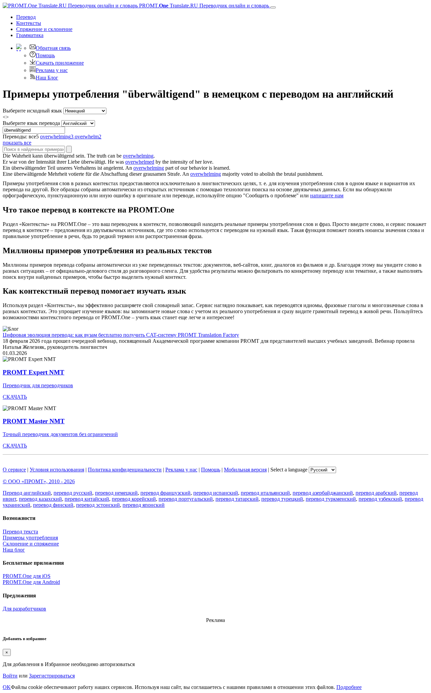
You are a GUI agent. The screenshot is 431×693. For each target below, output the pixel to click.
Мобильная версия (245, 469)
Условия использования (57, 469)
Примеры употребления (30, 537)
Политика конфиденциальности (125, 469)
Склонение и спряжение (31, 544)
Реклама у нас (52, 70)
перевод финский (53, 505)
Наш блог (14, 550)
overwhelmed (139, 162)
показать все (17, 142)
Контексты (28, 23)
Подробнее (349, 687)
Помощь (45, 55)
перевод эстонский (98, 505)
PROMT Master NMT (34, 421)
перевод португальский (186, 499)
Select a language (288, 469)
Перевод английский (27, 493)
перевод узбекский (380, 499)
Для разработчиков (24, 609)
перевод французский (165, 493)
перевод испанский (215, 493)
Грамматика (29, 35)
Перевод (26, 17)
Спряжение (44, 29)
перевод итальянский (265, 493)
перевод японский (144, 505)
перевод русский (73, 493)
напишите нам (326, 195)
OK (7, 687)
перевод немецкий (116, 493)
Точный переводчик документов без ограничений (60, 434)
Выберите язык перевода (31, 123)
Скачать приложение (60, 63)
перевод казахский (40, 499)
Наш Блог (47, 77)
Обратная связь (53, 48)
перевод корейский (134, 499)
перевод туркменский (331, 499)
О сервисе (14, 469)
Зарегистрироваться (52, 676)
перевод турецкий (282, 499)
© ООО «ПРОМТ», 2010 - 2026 (39, 481)
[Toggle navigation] (273, 7)
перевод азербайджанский (323, 493)
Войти (10, 676)
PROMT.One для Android (31, 582)
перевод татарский (237, 499)
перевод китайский (87, 499)
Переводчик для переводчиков (38, 385)
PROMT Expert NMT (33, 372)
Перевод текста (20, 531)
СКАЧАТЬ (15, 397)
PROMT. (203, 5)
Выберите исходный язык (32, 110)
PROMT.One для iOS (27, 576)
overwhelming (138, 156)
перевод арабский (376, 493)
